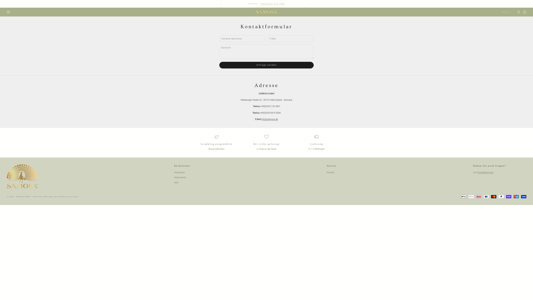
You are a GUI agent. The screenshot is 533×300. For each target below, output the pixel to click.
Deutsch (506, 12)
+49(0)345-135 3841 (272, 4)
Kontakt (330, 172)
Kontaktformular (485, 172)
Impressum (179, 172)
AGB (176, 182)
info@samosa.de (270, 119)
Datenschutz (180, 177)
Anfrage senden (267, 65)
